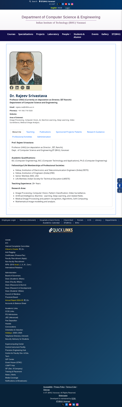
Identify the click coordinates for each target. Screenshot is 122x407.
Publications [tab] (45, 132)
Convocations (10, 326)
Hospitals (44, 220)
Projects (40, 34)
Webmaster (63, 395)
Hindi (60, 8)
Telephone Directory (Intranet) (16, 336)
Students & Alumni (79, 36)
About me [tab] (16, 132)
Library (98, 220)
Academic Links (11, 308)
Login (67, 8)
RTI (6, 243)
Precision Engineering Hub (15, 350)
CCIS (89, 220)
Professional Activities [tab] (22, 136)
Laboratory (53, 34)
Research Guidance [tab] (95, 132)
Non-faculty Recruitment (14, 261)
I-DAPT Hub (10, 365)
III (24, 264)
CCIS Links (9, 311)
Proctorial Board (11, 297)
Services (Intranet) (28, 220)
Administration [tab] (44, 136)
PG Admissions (11, 314)
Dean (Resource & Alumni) (15, 285)
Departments (111, 220)
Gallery (105, 34)
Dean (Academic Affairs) (14, 278)
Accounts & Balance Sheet (15, 303)
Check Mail (68, 220)
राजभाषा (7, 240)
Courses (11, 34)
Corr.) (28, 264)
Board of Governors (13, 275)
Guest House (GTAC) (13, 362)
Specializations (25, 34)
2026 (15, 332)
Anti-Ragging (10, 252)
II (22, 264)
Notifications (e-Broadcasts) (16, 380)
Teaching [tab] (30, 132)
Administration (10, 272)
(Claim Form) (54, 220)
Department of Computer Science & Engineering (61, 17)
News (7, 374)
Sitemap (46, 389)
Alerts (13, 374)
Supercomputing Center (14, 344)
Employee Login (9, 220)
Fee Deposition (11, 320)
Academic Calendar (51, 223)
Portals (80, 220)
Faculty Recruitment (13, 258)
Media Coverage (11, 377)
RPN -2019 (9, 264)
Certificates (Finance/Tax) (15, 255)
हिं (19, 249)
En (23, 249)
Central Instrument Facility (15, 347)
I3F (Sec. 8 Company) (14, 368)
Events (95, 34)
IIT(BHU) (116, 34)
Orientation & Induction (14, 329)
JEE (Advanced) (11, 317)
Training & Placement (13, 371)
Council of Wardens (12, 294)
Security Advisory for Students (17, 339)
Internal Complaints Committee (17, 246)
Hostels (8, 323)
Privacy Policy (59, 386)
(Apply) (24, 258)
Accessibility (48, 386)
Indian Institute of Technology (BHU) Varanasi (61, 22)
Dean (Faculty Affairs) (13, 281)
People (65, 34)
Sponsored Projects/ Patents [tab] (69, 132)
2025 (20, 332)
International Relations (13, 267)
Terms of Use (71, 386)
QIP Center (9, 359)
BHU (77, 223)
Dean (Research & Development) (18, 288)
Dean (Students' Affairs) (14, 291)
